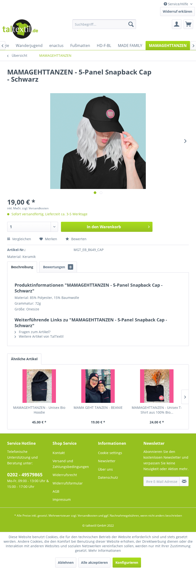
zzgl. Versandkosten (35, 208)
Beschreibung (22, 267)
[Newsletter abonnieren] (184, 481)
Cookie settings (110, 452)
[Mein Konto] (176, 24)
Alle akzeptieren (94, 562)
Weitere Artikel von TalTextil (41, 336)
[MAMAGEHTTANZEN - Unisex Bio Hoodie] (39, 386)
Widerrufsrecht (65, 475)
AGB (56, 491)
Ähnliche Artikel (24, 359)
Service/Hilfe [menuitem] (178, 4)
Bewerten (78, 239)
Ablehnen (66, 562)
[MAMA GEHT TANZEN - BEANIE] (98, 386)
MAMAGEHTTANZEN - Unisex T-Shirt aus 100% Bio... (157, 410)
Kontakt (59, 452)
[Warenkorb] (188, 24)
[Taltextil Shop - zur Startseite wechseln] (20, 29)
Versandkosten (88, 515)
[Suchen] (131, 24)
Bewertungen (57, 267)
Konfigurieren (126, 562)
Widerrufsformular (68, 483)
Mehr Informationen (104, 550)
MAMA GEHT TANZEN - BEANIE (98, 407)
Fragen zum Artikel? (34, 332)
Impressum (62, 499)
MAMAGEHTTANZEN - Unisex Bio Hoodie (39, 410)
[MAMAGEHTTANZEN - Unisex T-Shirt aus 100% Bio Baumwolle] (157, 386)
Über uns (105, 469)
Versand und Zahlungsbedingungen (71, 464)
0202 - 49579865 (25, 475)
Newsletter (106, 461)
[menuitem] (104, 24)
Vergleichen (21, 239)
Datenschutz (108, 477)
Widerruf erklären (177, 11)
